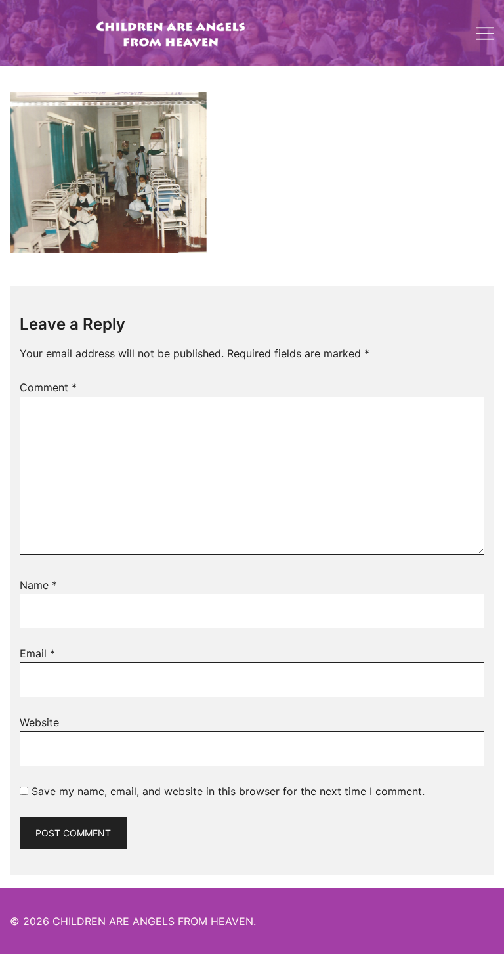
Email (37, 653)
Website (39, 722)
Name (38, 585)
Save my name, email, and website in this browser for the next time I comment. (228, 791)
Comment (48, 387)
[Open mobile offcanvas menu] (485, 33)
